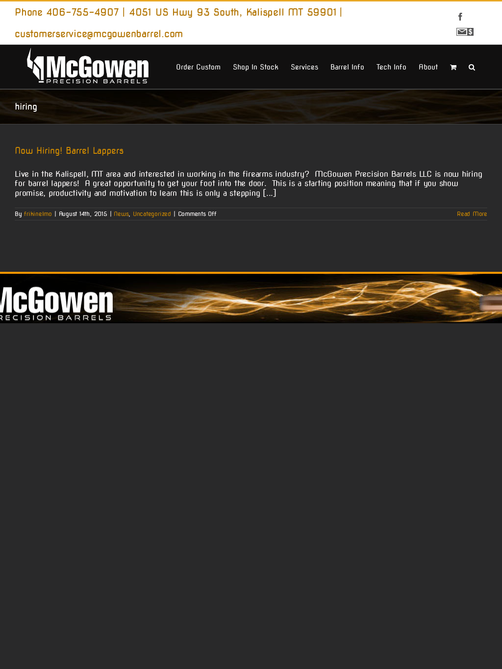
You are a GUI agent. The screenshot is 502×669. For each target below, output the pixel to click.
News (121, 213)
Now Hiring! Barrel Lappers (69, 150)
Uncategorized (152, 213)
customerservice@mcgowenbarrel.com (99, 34)
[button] (472, 66)
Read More (472, 213)
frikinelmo (38, 213)
